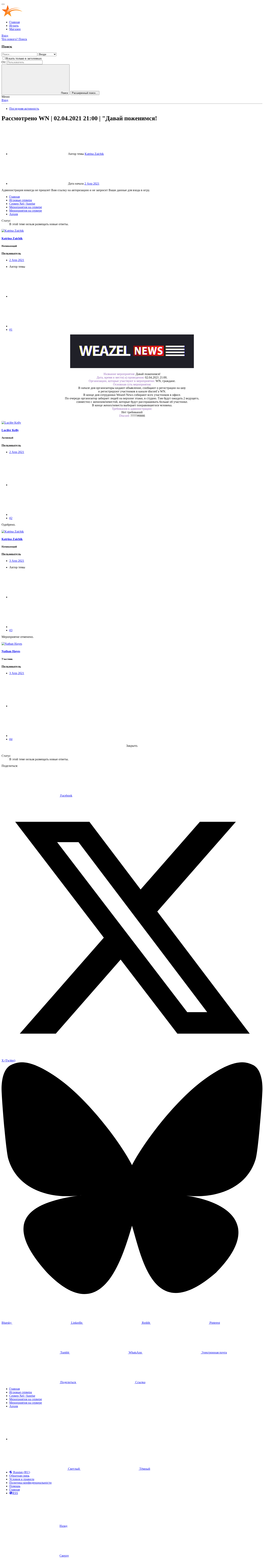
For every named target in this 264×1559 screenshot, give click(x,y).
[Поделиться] (38, 296)
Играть (14, 25)
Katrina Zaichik (94, 153)
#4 (10, 739)
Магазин (15, 29)
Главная (14, 22)
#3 (10, 630)
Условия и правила (21, 1479)
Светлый (74, 1468)
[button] (38, 1439)
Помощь (14, 1486)
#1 (10, 329)
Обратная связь (19, 1475)
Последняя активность (24, 108)
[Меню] (3, 4)
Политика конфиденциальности (30, 1482)
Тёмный (144, 1468)
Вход (5, 100)
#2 (10, 518)
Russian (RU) (21, 1472)
